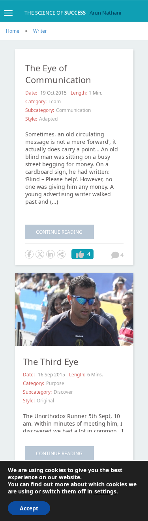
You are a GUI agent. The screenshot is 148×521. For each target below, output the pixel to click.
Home (12, 31)
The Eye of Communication (58, 74)
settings (105, 491)
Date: (31, 92)
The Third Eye (50, 361)
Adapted (48, 118)
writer (40, 31)
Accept (29, 508)
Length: (79, 92)
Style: (31, 118)
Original (45, 400)
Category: (36, 101)
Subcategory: (39, 110)
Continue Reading (59, 232)
